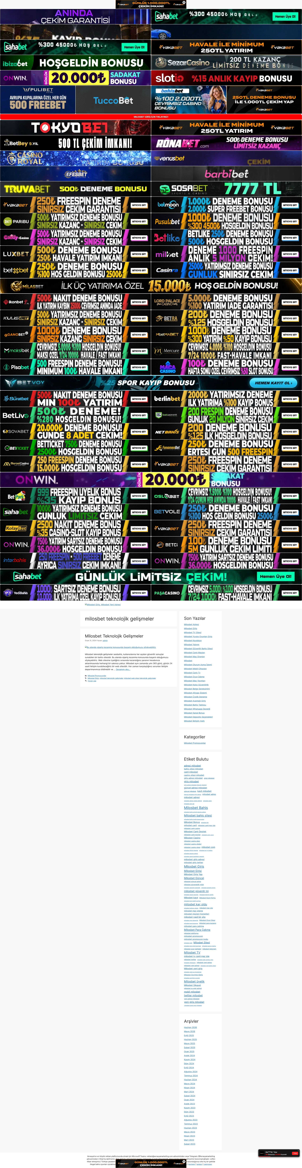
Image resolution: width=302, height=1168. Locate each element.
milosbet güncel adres (192, 881)
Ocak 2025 (189, 1051)
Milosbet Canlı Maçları (194, 652)
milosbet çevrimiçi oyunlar (192, 978)
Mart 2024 (189, 1092)
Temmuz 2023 (191, 1124)
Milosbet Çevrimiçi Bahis (193, 975)
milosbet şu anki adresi (193, 988)
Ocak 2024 (189, 1100)
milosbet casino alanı (192, 841)
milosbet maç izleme (193, 911)
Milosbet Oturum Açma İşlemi (198, 665)
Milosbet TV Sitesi (192, 632)
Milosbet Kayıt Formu (207, 898)
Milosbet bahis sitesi (198, 815)
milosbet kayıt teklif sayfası (192, 901)
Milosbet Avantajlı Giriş (195, 701)
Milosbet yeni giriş (193, 968)
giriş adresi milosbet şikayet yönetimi (195, 785)
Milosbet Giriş (190, 628)
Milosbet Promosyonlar (97, 676)
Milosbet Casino (192, 837)
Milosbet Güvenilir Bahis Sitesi (198, 648)
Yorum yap (92, 681)
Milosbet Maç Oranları (194, 656)
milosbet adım (207, 801)
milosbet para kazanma (191, 923)
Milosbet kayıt (191, 897)
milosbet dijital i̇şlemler (191, 850)
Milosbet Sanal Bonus (194, 713)
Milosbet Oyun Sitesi (207, 920)
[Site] (75, 205)
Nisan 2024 (189, 1088)
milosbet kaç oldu (195, 904)
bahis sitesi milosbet (193, 769)
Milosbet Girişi (93, 678)
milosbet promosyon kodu (196, 939)
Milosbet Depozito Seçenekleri (198, 717)
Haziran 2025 (190, 1039)
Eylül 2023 (189, 1116)
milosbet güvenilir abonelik (192, 888)
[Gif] (151, 285)
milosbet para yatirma (194, 926)
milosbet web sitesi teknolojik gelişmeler (140, 678)
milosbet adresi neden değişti (193, 801)
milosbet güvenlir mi (196, 891)
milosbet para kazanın (207, 923)
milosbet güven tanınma (191, 894)
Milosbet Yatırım (191, 644)
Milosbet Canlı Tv (192, 673)
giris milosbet (191, 781)
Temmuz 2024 (191, 1075)
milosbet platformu (191, 933)
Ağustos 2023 (190, 1120)
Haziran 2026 (190, 1027)
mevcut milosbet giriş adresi (192, 794)
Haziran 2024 (190, 1079)
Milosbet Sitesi (201, 942)
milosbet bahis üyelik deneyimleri (194, 819)
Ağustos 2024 (190, 1071)
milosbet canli (190, 825)
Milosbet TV (192, 952)
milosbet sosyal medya (209, 946)
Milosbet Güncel (194, 878)
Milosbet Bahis (196, 808)
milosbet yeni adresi (191, 966)
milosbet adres (209, 794)
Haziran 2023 (190, 1128)
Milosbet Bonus (192, 822)
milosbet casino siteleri (192, 844)
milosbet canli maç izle (206, 825)
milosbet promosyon (193, 936)
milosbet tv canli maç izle (196, 956)
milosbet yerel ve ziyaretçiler (192, 972)
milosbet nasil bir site (195, 917)
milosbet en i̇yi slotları (205, 850)
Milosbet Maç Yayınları (194, 681)
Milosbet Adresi (191, 624)
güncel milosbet (190, 791)
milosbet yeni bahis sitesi (208, 966)
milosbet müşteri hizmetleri (196, 914)
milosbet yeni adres (204, 962)
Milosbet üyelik (194, 981)
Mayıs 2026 (189, 1031)
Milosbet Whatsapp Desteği (197, 709)
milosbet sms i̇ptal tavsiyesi (192, 946)
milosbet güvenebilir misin (194, 885)
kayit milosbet (204, 791)
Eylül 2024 (189, 1067)
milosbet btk (205, 822)
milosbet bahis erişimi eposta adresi (195, 812)
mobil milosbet (192, 991)
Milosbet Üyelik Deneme (195, 697)
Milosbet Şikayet (192, 985)
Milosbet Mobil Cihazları (195, 669)
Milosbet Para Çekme (197, 929)
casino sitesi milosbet (194, 775)
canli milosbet (191, 772)
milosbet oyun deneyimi (191, 920)
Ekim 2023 (189, 1112)
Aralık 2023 (189, 1104)
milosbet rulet (188, 943)
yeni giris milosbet (194, 1002)
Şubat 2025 (189, 1047)
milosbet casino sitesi (192, 847)
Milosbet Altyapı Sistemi (195, 693)
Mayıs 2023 (189, 1132)
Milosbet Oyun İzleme (194, 677)
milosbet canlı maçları (192, 835)
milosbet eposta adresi (191, 853)
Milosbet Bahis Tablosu (195, 705)
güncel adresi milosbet (195, 787)
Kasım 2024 (189, 1059)
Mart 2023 (189, 1140)
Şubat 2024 (189, 1096)
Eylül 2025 (189, 1035)
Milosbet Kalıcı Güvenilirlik (196, 685)
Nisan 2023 (189, 1136)
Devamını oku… (123, 669)
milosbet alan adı (189, 804)
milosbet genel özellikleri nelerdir (194, 856)
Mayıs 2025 (189, 1043)
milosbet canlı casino (192, 828)
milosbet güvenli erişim (208, 888)
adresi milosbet (192, 765)
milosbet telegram (209, 949)
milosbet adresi (192, 797)
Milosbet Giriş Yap (193, 874)
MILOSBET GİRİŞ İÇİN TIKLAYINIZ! (151, 117)
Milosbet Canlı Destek (195, 831)
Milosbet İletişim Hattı (194, 721)
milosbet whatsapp (190, 962)
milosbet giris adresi (194, 859)
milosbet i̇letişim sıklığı (206, 894)
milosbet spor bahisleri (192, 949)
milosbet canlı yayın (208, 835)
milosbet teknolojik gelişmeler (111, 678)
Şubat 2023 (189, 1144)
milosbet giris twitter (193, 862)
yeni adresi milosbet (191, 999)
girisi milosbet (209, 778)
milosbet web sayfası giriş (205, 960)
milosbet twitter (190, 959)
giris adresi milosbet (193, 778)
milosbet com (208, 847)
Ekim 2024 (189, 1063)
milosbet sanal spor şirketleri (193, 1005)
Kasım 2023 (189, 1108)
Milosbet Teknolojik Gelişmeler (114, 635)
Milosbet (188, 660)
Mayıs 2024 (189, 1084)
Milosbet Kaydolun (193, 640)
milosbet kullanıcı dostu (191, 908)
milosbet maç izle (206, 908)
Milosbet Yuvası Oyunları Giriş (198, 636)
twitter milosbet (193, 995)
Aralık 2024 (189, 1055)
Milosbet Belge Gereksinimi (197, 689)
